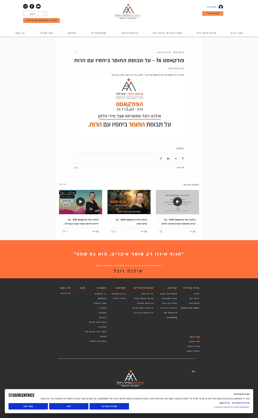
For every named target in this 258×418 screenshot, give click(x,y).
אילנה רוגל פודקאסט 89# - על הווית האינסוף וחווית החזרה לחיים (178, 221)
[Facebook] (32, 6)
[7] (147, 265)
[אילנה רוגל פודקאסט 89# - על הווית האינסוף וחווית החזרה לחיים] (177, 202)
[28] (96, 265)
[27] (99, 265)
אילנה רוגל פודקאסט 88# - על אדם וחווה (131, 221)
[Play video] (129, 108)
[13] (132, 265)
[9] (142, 265)
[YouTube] (38, 6)
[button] (129, 33)
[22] (111, 265)
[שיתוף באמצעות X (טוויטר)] (175, 158)
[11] (137, 265)
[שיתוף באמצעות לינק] (160, 158)
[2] (159, 265)
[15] (128, 265)
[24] (106, 265)
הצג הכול (62, 184)
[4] (154, 265)
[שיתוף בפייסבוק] (182, 158)
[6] (149, 265)
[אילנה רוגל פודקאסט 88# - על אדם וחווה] (129, 202)
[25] (104, 265)
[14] (130, 265)
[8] (144, 265)
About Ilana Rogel (190, 308)
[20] (116, 265)
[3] (156, 265)
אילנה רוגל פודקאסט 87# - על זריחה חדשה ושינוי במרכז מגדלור (81, 221)
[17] (123, 265)
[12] (135, 265)
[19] (120, 265)
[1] (161, 265)
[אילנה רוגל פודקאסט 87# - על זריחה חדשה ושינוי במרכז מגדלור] (80, 202)
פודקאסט (180, 148)
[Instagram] (25, 6)
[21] (113, 265)
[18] (118, 265)
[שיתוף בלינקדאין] (168, 158)
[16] (125, 265)
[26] (101, 265)
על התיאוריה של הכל (143, 313)
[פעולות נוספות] (75, 52)
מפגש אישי (194, 303)
